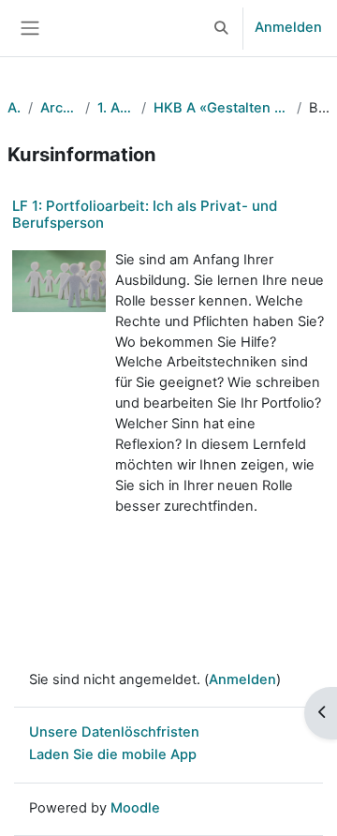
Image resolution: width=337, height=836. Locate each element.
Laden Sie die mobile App (113, 754)
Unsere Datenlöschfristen (114, 732)
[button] (222, 28)
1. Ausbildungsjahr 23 (115, 107)
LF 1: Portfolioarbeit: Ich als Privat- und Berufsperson (144, 214)
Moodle (135, 807)
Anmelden (288, 27)
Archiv (14, 107)
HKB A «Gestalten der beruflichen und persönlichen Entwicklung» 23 (222, 107)
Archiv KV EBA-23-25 (58, 107)
